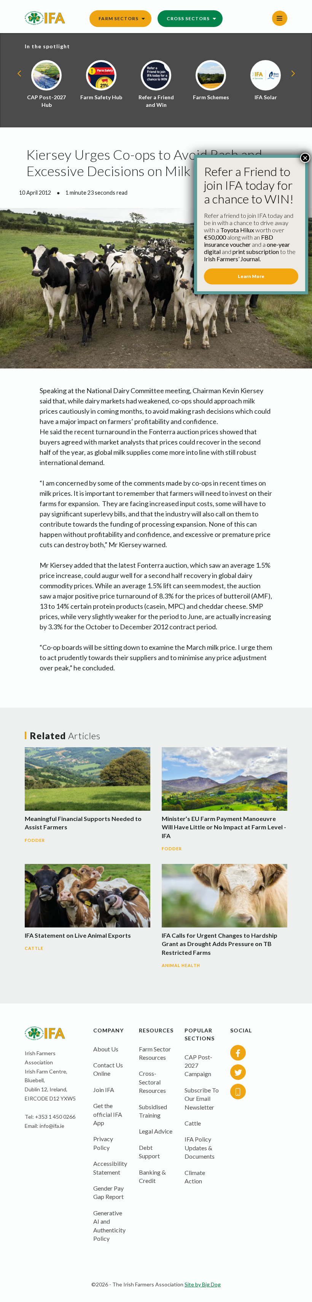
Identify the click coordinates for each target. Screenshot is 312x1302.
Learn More (251, 276)
